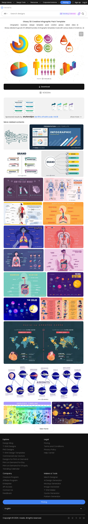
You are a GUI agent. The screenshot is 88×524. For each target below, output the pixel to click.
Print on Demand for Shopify (15, 465)
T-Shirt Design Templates (14, 452)
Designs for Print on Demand (15, 459)
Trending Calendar (11, 469)
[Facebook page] (72, 518)
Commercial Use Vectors (14, 456)
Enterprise (7, 483)
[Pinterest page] (76, 518)
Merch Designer (51, 477)
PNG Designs (8, 449)
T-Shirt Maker (49, 490)
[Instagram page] (68, 518)
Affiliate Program (10, 480)
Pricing (47, 443)
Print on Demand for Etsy (14, 462)
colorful (53, 25)
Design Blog (8, 443)
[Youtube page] (80, 518)
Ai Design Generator (53, 480)
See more (44, 428)
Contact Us (8, 490)
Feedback (7, 493)
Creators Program (11, 477)
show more (74, 117)
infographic (14, 25)
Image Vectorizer (51, 486)
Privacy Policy (50, 449)
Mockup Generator (52, 483)
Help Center (49, 452)
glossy (61, 25)
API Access (7, 486)
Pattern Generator (52, 496)
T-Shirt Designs (9, 446)
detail (68, 25)
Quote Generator (51, 493)
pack (47, 25)
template (40, 25)
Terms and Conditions (54, 446)
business (24, 25)
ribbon (74, 25)
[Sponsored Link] (24, 107)
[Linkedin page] (83, 518)
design (31, 25)
